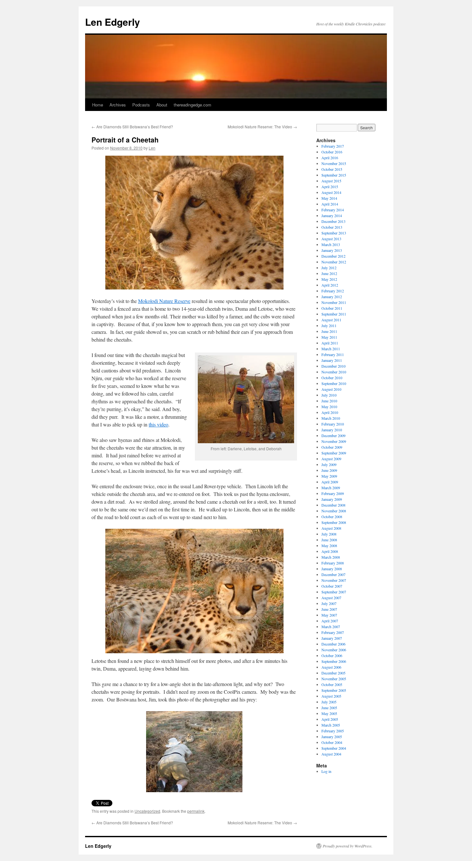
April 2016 (329, 157)
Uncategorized (147, 811)
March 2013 (330, 244)
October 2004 (331, 742)
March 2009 (330, 487)
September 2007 (333, 591)
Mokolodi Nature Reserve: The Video (262, 126)
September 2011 (333, 313)
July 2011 (329, 325)
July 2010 (329, 395)
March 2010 (330, 418)
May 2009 (329, 476)
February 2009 (332, 493)
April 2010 (329, 412)
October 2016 (331, 151)
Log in (326, 771)
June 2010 (329, 400)
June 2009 (329, 470)
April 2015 (329, 186)
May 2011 (329, 337)
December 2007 (333, 574)
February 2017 (332, 146)
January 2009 (331, 499)
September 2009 (333, 452)
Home (97, 105)
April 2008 (329, 551)
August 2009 (331, 458)
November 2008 (333, 510)
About (161, 105)
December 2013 (333, 221)
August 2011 (331, 319)
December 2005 (333, 672)
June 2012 (329, 273)
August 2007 (331, 597)
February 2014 (332, 209)
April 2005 (329, 719)
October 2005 (331, 684)
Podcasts (141, 105)
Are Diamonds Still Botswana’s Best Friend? (132, 126)
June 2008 (329, 539)
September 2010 (333, 383)
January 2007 (331, 638)
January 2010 (331, 429)
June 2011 (329, 331)
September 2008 (333, 522)
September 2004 (333, 748)
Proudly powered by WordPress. (347, 845)
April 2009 (329, 481)
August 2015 (331, 180)
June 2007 (329, 609)
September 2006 (333, 661)
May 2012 (329, 279)
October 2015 (331, 169)
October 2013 (331, 227)
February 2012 (332, 290)
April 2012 (329, 285)
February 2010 (332, 423)
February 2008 (332, 562)
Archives (117, 105)
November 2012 (333, 261)
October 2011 (331, 308)
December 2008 (333, 505)
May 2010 (329, 406)
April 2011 (329, 342)
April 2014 (329, 203)
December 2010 (333, 366)
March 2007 (330, 626)
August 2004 (331, 753)
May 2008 (329, 545)
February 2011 (332, 354)
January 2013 (331, 250)
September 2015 (333, 175)
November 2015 (333, 163)
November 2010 (333, 371)
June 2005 (329, 707)
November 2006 (333, 649)
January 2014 (331, 215)
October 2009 (331, 447)
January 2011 (331, 360)
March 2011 (330, 348)
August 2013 (331, 238)
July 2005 (329, 701)
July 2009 (329, 464)
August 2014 (331, 192)
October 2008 (331, 516)
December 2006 (333, 643)
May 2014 (329, 198)
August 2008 (331, 528)
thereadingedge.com (192, 105)
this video (158, 424)
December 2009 (333, 435)
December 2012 (333, 256)
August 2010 (331, 389)
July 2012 (329, 267)
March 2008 (330, 557)
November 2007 (333, 580)
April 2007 (329, 620)
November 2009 (333, 441)
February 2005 (332, 730)
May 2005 (329, 713)
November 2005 (333, 678)
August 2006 (331, 667)
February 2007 (332, 632)
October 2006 (331, 655)
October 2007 (331, 586)
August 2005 (331, 696)
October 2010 (331, 377)
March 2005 (330, 725)
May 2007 (329, 615)
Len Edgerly (112, 22)
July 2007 (329, 603)
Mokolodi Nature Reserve (164, 301)
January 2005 (331, 736)
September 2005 (333, 690)
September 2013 (333, 232)
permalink (196, 811)
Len (152, 148)
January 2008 (331, 568)
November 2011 (333, 302)
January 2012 (331, 296)
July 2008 (329, 533)
